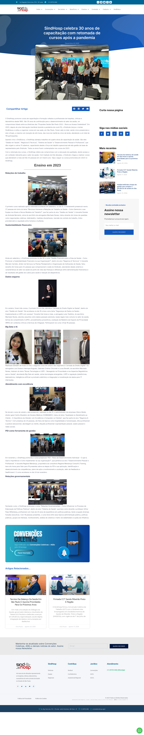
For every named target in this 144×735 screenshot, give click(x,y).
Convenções (49, 9)
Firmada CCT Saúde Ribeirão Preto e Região (127, 171)
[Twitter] (22, 686)
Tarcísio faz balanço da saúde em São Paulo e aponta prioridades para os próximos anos (25, 602)
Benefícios (73, 9)
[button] (139, 730)
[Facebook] (18, 686)
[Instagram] (33, 686)
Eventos (84, 9)
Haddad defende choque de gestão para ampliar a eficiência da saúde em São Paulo (127, 187)
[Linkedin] (25, 686)
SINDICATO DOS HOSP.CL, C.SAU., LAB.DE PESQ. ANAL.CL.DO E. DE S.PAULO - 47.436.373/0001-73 (100, 699)
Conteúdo (95, 9)
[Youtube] (29, 686)
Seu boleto (61, 9)
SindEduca (117, 9)
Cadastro (106, 9)
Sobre (38, 9)
